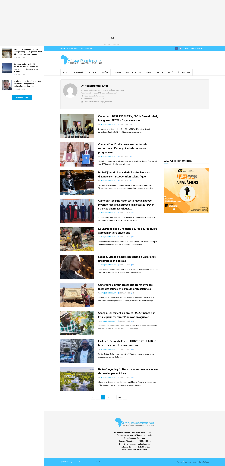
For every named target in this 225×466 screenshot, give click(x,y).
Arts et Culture (133, 72)
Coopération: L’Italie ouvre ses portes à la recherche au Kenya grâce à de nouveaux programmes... (122, 148)
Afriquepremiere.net (108, 124)
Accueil (63, 48)
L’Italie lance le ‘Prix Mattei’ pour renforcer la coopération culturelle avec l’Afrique (28, 83)
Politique (92, 72)
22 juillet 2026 (124, 321)
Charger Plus (22, 97)
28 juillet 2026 (124, 237)
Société (104, 72)
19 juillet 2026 (124, 349)
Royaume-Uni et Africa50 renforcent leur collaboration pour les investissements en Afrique (26, 67)
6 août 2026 (123, 156)
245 (119, 397)
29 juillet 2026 (124, 213)
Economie (117, 72)
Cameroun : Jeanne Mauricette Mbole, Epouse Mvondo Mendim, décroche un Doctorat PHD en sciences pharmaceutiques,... (126, 204)
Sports (159, 72)
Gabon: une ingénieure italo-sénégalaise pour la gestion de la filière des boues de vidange (28, 51)
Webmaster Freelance (95, 462)
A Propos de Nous (73, 48)
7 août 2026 (123, 124)
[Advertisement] (112, 18)
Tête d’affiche (183, 72)
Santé (170, 72)
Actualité (78, 72)
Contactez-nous (86, 48)
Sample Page (204, 462)
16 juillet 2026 (124, 377)
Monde (148, 72)
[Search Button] (207, 48)
